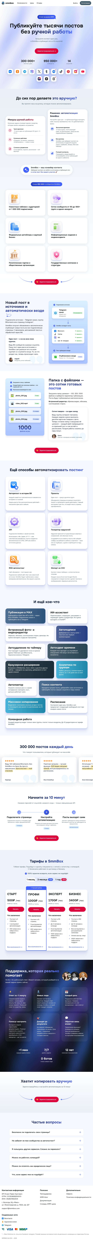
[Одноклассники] (17, 71)
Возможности (22, 3)
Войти (75, 3)
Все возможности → (14, 947)
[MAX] (32, 71)
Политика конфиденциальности (78, 1197)
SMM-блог (44, 1197)
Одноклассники (10, 1222)
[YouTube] (83, 71)
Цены (32, 3)
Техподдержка (45, 1194)
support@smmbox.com (11, 1208)
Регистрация (85, 3)
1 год (60, 879)
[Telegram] (24, 71)
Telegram (7, 1225)
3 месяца (44, 879)
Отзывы (39, 3)
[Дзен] (46, 79)
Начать (16, 909)
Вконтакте (8, 1218)
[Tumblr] (46, 71)
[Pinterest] (68, 71)
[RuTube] (39, 79)
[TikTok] (61, 71)
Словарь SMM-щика (48, 1204)
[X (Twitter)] (39, 71)
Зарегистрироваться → (46, 51)
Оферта (69, 1194)
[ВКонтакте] (10, 71)
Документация (45, 1201)
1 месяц (31, 879)
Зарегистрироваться (48, 282)
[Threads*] (53, 79)
